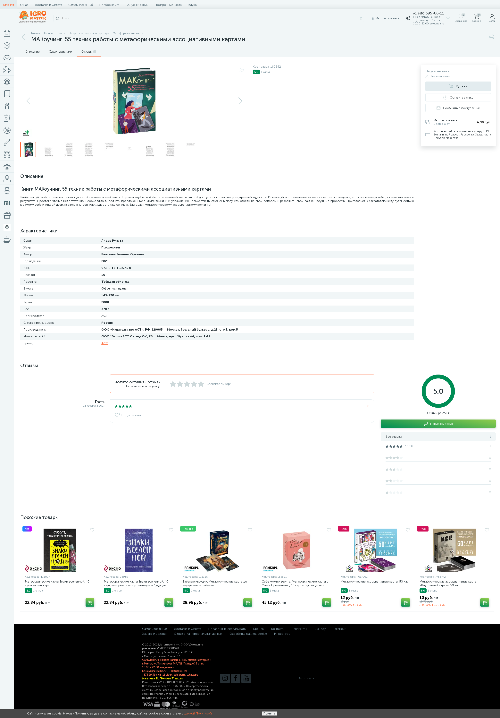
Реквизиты (299, 629)
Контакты (278, 629)
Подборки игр (109, 5)
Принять (269, 713)
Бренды (258, 629)
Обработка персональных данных (198, 634)
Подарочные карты (168, 5)
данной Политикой (198, 713)
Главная (8, 5)
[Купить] (90, 602)
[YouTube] (246, 678)
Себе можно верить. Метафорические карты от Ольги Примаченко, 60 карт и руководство (296, 583)
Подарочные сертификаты (227, 629)
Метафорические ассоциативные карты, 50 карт (375, 581)
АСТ (104, 343)
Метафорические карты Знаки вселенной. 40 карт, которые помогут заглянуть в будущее (136, 583)
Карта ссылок (306, 678)
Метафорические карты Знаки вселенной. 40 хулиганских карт (57, 583)
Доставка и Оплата (48, 5)
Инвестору (282, 634)
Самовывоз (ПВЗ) (80, 5)
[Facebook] (235, 678)
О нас (24, 5)
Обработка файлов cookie (248, 634)
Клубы (192, 5)
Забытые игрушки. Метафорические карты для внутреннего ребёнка (215, 583)
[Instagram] (225, 678)
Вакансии (339, 629)
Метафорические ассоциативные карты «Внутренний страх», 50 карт (448, 583)
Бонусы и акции (137, 5)
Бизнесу (320, 629)
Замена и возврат (154, 634)
